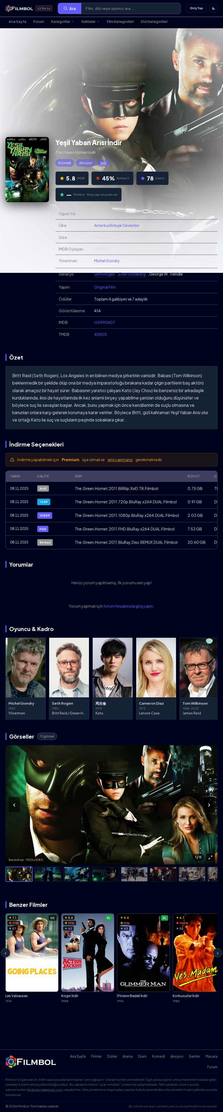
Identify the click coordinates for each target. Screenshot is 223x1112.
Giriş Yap (196, 8)
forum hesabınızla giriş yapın (128, 606)
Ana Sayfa (17, 21)
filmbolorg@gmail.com (45, 1089)
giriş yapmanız (120, 459)
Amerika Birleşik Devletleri (116, 225)
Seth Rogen (104, 273)
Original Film (105, 287)
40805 (100, 334)
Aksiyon (85, 163)
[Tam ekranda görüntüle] (210, 857)
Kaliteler (88, 21)
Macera (212, 1056)
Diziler (112, 1056)
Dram (142, 1056)
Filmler (96, 1056)
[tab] (19, 874)
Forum (38, 21)
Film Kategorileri (120, 21)
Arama (128, 1056)
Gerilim (194, 1056)
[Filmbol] (31, 1062)
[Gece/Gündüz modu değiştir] (213, 8)
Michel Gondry (107, 260)
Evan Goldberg (132, 273)
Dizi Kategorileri (154, 21)
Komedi (64, 163)
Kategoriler (60, 21)
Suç (103, 163)
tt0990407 (104, 322)
